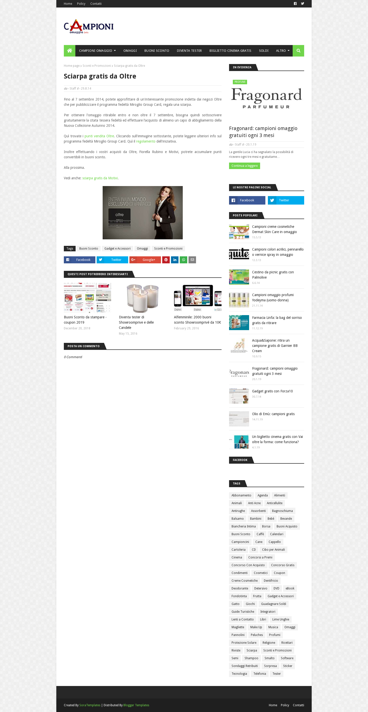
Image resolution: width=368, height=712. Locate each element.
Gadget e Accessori (117, 248)
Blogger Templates (136, 705)
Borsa (266, 526)
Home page (72, 66)
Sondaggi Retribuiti (245, 666)
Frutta (257, 596)
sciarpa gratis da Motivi (100, 178)
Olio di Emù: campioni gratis (273, 414)
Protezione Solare (244, 642)
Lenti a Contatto (243, 619)
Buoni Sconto (88, 248)
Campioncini (240, 542)
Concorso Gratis (282, 565)
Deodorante (240, 588)
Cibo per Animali (273, 549)
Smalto (270, 658)
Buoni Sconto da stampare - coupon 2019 (85, 319)
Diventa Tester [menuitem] (189, 51)
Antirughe (238, 511)
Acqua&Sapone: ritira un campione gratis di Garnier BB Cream (275, 345)
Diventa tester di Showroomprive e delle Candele (136, 322)
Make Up (256, 627)
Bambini (255, 518)
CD (254, 549)
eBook (290, 588)
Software (287, 658)
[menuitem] (69, 51)
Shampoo (251, 658)
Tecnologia (239, 673)
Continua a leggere (245, 166)
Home (68, 4)
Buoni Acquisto (287, 526)
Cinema (237, 557)
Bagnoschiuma (282, 511)
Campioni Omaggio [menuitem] (95, 51)
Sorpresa (270, 666)
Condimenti (240, 573)
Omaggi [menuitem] (130, 51)
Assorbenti (258, 511)
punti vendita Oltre (99, 136)
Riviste (236, 650)
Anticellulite (274, 503)
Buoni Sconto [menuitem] (156, 51)
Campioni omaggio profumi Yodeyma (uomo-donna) (273, 297)
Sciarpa (252, 650)
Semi (235, 658)
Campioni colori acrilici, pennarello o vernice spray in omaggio (278, 252)
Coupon (279, 573)
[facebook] (295, 4)
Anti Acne (254, 503)
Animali (237, 503)
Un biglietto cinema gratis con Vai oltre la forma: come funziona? (277, 439)
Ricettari (287, 642)
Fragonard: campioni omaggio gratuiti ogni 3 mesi (263, 131)
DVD (276, 588)
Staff (73, 88)
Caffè (260, 534)
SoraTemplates (89, 705)
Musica (273, 627)
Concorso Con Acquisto (248, 565)
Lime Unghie (280, 619)
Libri (263, 619)
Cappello (275, 542)
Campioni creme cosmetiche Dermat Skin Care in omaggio (274, 229)
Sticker (287, 666)
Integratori (267, 611)
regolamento (145, 141)
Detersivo (260, 588)
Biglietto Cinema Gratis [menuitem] (231, 51)
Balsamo (238, 518)
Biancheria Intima (244, 526)
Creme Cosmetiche (245, 580)
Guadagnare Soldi (273, 604)
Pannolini (238, 635)
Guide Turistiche (243, 611)
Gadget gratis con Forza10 (272, 391)
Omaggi (142, 248)
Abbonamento (241, 495)
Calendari (276, 534)
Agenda (263, 495)
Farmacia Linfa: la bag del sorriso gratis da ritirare (277, 320)
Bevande (286, 518)
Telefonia (259, 673)
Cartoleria (239, 549)
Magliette (238, 627)
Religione (269, 642)
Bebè (271, 518)
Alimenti (279, 495)
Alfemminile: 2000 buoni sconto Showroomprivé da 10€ (197, 319)
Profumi (274, 635)
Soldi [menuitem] (264, 51)
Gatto (236, 604)
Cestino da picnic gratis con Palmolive (273, 274)
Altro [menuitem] (281, 51)
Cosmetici (261, 573)
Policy (81, 4)
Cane (258, 542)
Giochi (250, 604)
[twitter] (302, 4)
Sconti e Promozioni (97, 66)
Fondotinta (239, 596)
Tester (276, 673)
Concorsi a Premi (260, 557)
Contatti (96, 4)
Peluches (257, 635)
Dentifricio (271, 580)
